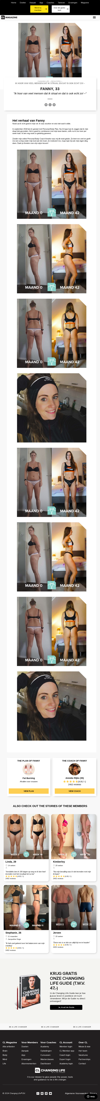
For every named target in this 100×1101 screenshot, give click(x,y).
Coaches (50, 2)
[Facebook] (46, 105)
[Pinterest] (54, 105)
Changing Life (43, 81)
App (41, 2)
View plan (29, 791)
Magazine (85, 2)
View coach (75, 791)
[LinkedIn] (50, 105)
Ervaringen (73, 2)
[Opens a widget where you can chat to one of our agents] (91, 1097)
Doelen (23, 2)
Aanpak (33, 2)
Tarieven (61, 2)
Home (13, 2)
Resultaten (56, 81)
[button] (94, 17)
